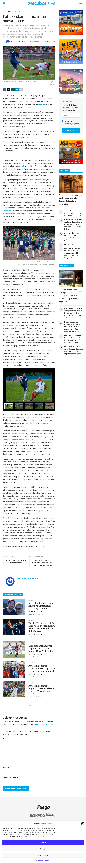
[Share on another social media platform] (21, 89)
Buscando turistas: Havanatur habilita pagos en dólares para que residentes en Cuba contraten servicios (73, 326)
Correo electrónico (11, 777)
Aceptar (43, 842)
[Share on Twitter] (8, 89)
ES (79, 3)
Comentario (8, 739)
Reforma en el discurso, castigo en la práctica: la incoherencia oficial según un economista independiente (73, 224)
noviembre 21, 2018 (36, 42)
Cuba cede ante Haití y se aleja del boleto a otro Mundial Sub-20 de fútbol (40, 648)
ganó (21, 166)
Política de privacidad (42, 860)
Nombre (7, 767)
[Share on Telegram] (17, 89)
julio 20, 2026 (33, 677)
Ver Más (29, 705)
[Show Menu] (4, 3)
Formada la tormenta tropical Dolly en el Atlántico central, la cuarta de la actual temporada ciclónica (72, 253)
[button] (83, 823)
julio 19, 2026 (33, 699)
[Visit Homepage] (41, 3)
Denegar (43, 849)
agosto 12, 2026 (34, 614)
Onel (5, 439)
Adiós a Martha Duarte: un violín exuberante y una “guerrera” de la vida (73, 213)
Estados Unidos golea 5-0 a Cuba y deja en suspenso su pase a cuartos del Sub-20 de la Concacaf (41, 627)
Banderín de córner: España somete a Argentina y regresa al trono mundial (41, 668)
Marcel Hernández (17, 439)
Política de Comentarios (44, 724)
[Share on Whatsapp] (13, 89)
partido (41, 104)
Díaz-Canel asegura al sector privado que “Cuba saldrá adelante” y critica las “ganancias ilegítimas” (68, 296)
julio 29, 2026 (33, 657)
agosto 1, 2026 (33, 637)
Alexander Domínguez (18, 41)
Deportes (11, 11)
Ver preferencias (43, 855)
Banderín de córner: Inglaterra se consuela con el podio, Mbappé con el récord (41, 689)
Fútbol (19, 11)
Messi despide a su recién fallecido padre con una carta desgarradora (40, 606)
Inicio (4, 11)
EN (82, 3)
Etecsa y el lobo (70, 244)
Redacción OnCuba (37, 611)
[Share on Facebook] (4, 89)
